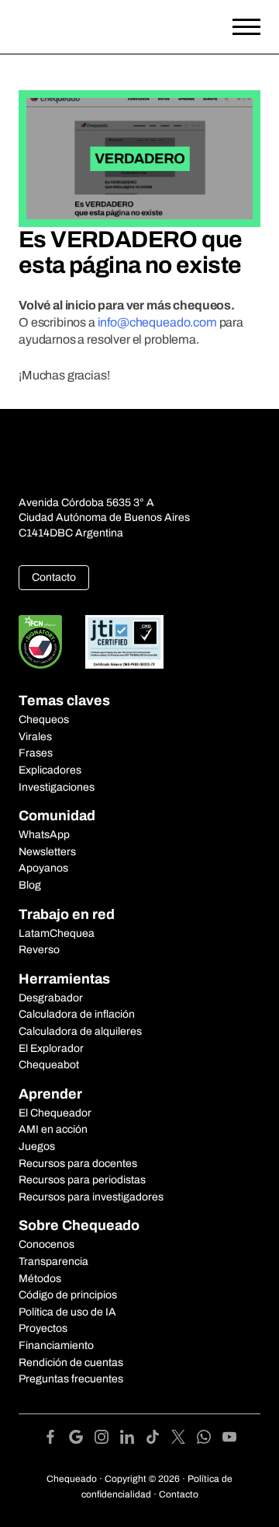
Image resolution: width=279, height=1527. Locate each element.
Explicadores (50, 770)
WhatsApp (44, 834)
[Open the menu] (246, 27)
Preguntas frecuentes (71, 1379)
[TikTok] (158, 1439)
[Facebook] (56, 1439)
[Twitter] (184, 1439)
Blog (30, 885)
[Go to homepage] (107, 26)
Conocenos (46, 1244)
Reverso (39, 950)
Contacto (54, 577)
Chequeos (44, 719)
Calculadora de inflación (77, 1014)
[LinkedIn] (133, 1439)
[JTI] (124, 642)
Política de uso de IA (67, 1312)
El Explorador (51, 1048)
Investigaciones (57, 787)
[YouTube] (229, 1439)
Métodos (40, 1278)
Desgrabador (51, 998)
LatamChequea (57, 933)
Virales (35, 737)
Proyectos (43, 1328)
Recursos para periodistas (82, 1180)
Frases (36, 753)
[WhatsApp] (209, 1439)
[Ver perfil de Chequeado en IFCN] (40, 642)
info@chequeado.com (157, 322)
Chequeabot (49, 1065)
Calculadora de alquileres (80, 1031)
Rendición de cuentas (71, 1362)
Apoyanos (43, 868)
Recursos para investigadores (91, 1197)
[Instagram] (107, 1439)
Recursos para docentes (78, 1163)
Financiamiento (56, 1345)
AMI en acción (53, 1129)
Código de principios (68, 1295)
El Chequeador (55, 1113)
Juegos (37, 1146)
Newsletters (47, 852)
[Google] (82, 1439)
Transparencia (53, 1261)
